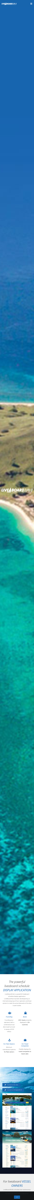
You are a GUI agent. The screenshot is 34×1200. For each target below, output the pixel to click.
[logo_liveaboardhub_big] (9, 3)
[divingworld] (17, 1132)
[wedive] (17, 1094)
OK (17, 1197)
